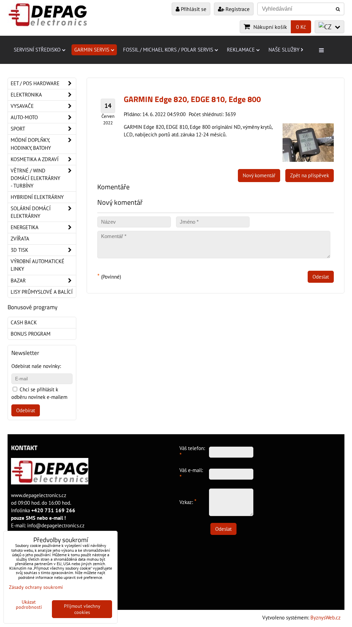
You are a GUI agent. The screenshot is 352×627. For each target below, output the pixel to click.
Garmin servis (91, 49)
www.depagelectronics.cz (38, 495)
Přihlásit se (192, 8)
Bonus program (31, 334)
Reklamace (241, 49)
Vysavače (22, 106)
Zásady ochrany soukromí (36, 587)
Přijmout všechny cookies (82, 609)
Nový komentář (259, 175)
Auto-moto (24, 117)
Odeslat (320, 276)
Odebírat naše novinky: (36, 366)
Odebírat (25, 410)
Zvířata (20, 238)
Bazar (18, 280)
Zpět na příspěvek (309, 175)
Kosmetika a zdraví (34, 159)
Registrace (237, 8)
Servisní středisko (37, 49)
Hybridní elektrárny (37, 197)
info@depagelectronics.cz (56, 525)
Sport (18, 128)
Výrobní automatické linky (37, 265)
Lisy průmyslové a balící (42, 292)
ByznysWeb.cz (325, 617)
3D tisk (19, 250)
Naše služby (283, 49)
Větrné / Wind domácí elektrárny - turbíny (35, 178)
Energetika (24, 227)
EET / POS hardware (35, 83)
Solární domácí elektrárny (31, 212)
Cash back (24, 322)
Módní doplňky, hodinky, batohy (31, 144)
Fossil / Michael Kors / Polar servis (168, 49)
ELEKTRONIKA (26, 94)
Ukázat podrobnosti (29, 605)
